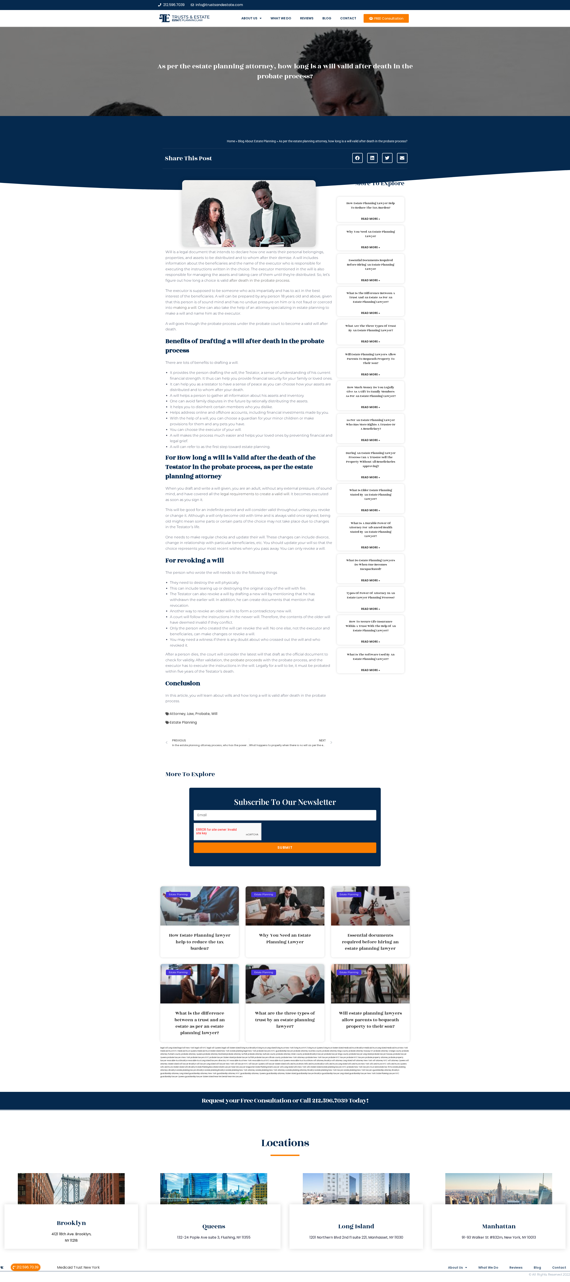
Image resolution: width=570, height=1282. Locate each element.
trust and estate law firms (381, 1067)
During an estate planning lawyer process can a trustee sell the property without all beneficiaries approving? (371, 459)
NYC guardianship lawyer (282, 1051)
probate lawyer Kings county (336, 1054)
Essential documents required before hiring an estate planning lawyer (370, 264)
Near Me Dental (220, 1076)
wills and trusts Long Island (336, 1064)
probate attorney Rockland (214, 1054)
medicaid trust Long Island (375, 1048)
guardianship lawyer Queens (172, 1076)
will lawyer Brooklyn (187, 1064)
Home (231, 141)
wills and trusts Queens (397, 1064)
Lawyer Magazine (246, 1067)
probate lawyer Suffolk (244, 1057)
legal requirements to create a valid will (254, 494)
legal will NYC (200, 1048)
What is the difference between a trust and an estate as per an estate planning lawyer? (370, 297)
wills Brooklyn (190, 1067)
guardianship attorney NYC (228, 1073)
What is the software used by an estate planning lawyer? (371, 656)
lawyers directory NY (220, 1060)
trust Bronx (308, 1060)
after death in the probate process (259, 280)
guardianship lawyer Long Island (335, 1073)
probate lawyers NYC (200, 1057)
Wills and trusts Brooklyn (314, 1064)
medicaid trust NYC (168, 1051)
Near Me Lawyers (235, 1076)
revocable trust (296, 1060)
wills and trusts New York (358, 1064)
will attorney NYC (380, 1060)
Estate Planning (183, 722)
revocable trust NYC (260, 1060)
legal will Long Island (168, 1048)
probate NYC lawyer (337, 1057)
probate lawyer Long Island (360, 1054)
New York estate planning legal (234, 1051)
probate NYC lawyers (355, 1057)
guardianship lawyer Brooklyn (309, 1073)
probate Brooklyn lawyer (313, 1054)
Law (190, 713)
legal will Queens (214, 1048)
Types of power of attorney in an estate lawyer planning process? (370, 595)
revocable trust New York (241, 1060)
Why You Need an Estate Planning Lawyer (370, 234)
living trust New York (285, 1048)
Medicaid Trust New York (78, 1267)
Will (214, 713)
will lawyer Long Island (206, 1064)
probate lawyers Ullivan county (267, 1057)
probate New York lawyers (358, 1067)
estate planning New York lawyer (329, 1070)
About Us (249, 18)
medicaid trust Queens (187, 1051)
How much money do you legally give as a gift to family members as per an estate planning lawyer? (371, 391)
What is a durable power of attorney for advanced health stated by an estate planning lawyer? (370, 530)
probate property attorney (376, 1057)
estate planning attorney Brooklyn (300, 1070)
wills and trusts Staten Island (172, 1067)
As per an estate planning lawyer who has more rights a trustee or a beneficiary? (370, 424)
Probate (202, 713)
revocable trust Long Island (199, 1060)
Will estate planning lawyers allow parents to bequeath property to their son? (370, 358)
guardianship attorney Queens (253, 1073)
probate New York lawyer (317, 1057)
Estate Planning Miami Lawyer (267, 1067)
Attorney (177, 713)
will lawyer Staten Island (275, 1064)
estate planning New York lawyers (358, 1070)
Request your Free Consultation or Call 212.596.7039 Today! (285, 1100)
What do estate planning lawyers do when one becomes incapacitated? (370, 564)
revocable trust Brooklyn (177, 1060)
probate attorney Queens (192, 1054)
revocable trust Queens (280, 1060)
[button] (357, 158)
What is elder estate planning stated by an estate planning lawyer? (370, 494)
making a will (184, 307)
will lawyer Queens (256, 1064)
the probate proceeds (243, 660)
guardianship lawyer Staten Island (199, 1076)
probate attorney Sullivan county (262, 1054)
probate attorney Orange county (387, 1051)
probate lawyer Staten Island (222, 1057)
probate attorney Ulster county (289, 1054)
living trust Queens (315, 1048)
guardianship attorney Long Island (174, 1073)
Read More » (370, 219)
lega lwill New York (186, 1048)
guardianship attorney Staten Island (281, 1073)
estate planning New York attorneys (271, 1070)
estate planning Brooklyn (215, 1070)
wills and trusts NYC (378, 1064)
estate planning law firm (187, 20)
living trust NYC (300, 1048)
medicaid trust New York (397, 1048)
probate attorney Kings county (335, 1051)
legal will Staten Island (231, 1048)
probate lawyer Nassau (383, 1054)
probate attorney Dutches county (307, 1051)
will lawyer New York (225, 1064)
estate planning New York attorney (240, 1070)
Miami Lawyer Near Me (229, 1067)
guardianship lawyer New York (362, 1073)
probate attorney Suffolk (236, 1054)
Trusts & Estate (191, 17)
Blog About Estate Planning (257, 141)
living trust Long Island (267, 1048)
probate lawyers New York (178, 1057)
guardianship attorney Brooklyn (386, 1070)
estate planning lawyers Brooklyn (190, 1070)
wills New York (300, 1067)
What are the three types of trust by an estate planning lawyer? (370, 328)
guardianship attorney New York (202, 1073)
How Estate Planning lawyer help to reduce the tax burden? (370, 205)
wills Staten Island (314, 1067)
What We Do (281, 18)
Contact (348, 18)
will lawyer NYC (241, 1064)
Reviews (307, 18)
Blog (326, 18)
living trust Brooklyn (249, 1048)
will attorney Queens (396, 1060)
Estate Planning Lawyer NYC (387, 1073)
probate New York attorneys (293, 1057)
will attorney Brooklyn (322, 1060)
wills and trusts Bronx (295, 1064)
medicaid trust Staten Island (209, 1051)
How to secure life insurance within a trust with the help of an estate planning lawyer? (371, 626)
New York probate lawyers (259, 1051)
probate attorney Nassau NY (361, 1051)
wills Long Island (286, 1067)
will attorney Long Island (342, 1060)
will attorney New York (362, 1060)
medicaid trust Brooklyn (354, 1048)
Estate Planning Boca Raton (207, 1067)
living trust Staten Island (333, 1048)
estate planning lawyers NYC (334, 1067)
